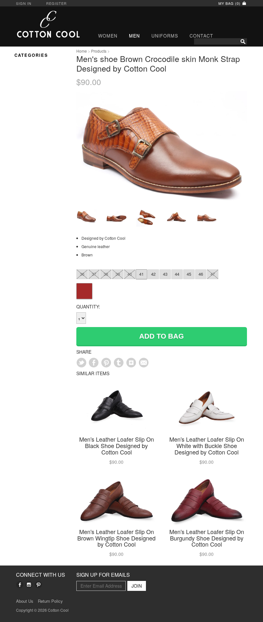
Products (98, 51)
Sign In (23, 3)
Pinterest (38, 584)
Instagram (29, 584)
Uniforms (164, 35)
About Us (24, 601)
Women (107, 35)
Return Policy (50, 601)
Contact (201, 35)
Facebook (19, 584)
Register (56, 3)
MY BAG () (230, 3)
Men (134, 35)
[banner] (41, 24)
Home (81, 51)
